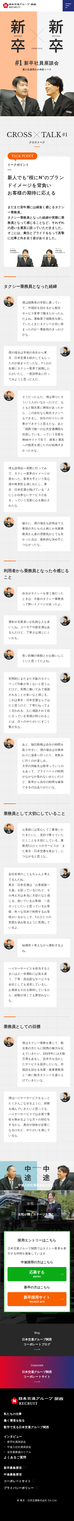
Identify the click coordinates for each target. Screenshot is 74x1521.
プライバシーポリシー (19, 1488)
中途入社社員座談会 (19, 1446)
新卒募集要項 (13, 1468)
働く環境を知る (14, 1420)
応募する (37, 1274)
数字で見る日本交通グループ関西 (26, 1427)
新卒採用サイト (37, 1299)
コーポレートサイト (17, 1481)
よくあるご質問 (15, 1457)
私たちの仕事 (13, 1414)
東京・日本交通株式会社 (19, 5)
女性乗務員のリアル (19, 1452)
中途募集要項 (13, 1474)
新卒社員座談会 (16, 1441)
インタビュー (13, 1436)
